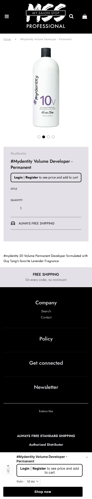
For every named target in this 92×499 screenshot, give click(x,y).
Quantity (17, 200)
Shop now (42, 492)
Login (18, 177)
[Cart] (84, 16)
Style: (20, 481)
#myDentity (18, 153)
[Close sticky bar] (87, 457)
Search (46, 311)
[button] (39, 136)
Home (7, 39)
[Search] (71, 16)
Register (31, 177)
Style (14, 189)
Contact (46, 317)
